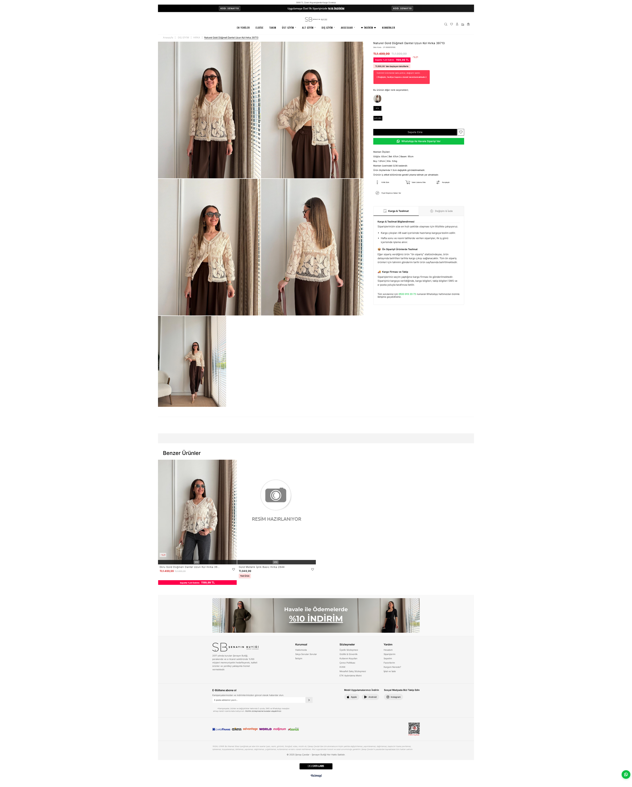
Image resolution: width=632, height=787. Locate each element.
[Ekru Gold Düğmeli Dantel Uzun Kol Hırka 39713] (377, 98)
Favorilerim (389, 662)
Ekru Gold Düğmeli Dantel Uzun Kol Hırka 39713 (190, 567)
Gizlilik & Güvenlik (348, 654)
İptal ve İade (390, 671)
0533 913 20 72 (407, 294)
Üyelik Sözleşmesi (349, 650)
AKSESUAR (347, 27)
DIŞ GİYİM (327, 27)
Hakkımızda (301, 650)
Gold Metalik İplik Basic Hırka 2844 (262, 567)
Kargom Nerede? (392, 667)
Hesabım (388, 650)
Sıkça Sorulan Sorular (306, 654)
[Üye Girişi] (457, 24)
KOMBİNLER (388, 27)
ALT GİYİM (308, 27)
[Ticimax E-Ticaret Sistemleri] (316, 776)
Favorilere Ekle (233, 569)
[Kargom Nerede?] (462, 24)
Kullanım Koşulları (348, 658)
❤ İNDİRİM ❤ (368, 27)
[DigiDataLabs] (316, 766)
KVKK (342, 667)
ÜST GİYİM (288, 27)
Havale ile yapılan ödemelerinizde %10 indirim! (429, 2)
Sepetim (388, 658)
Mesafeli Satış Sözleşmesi (353, 671)
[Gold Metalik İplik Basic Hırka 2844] (276, 512)
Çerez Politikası (347, 662)
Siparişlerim (389, 654)
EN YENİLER (243, 27)
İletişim (298, 658)
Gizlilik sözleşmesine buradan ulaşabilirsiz (263, 711)
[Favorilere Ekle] (461, 132)
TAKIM (272, 27)
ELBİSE (259, 27)
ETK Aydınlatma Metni (351, 675)
